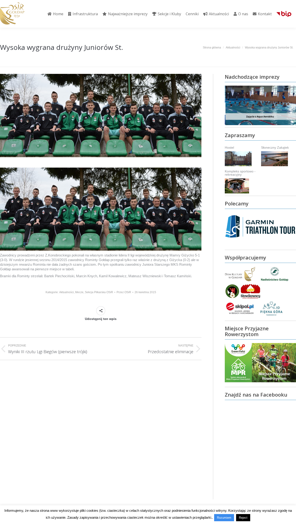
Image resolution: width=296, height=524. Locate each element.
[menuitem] (55, 13)
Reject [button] (243, 517)
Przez (124, 292)
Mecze (79, 292)
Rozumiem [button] (224, 517)
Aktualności (66, 292)
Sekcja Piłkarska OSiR (99, 292)
